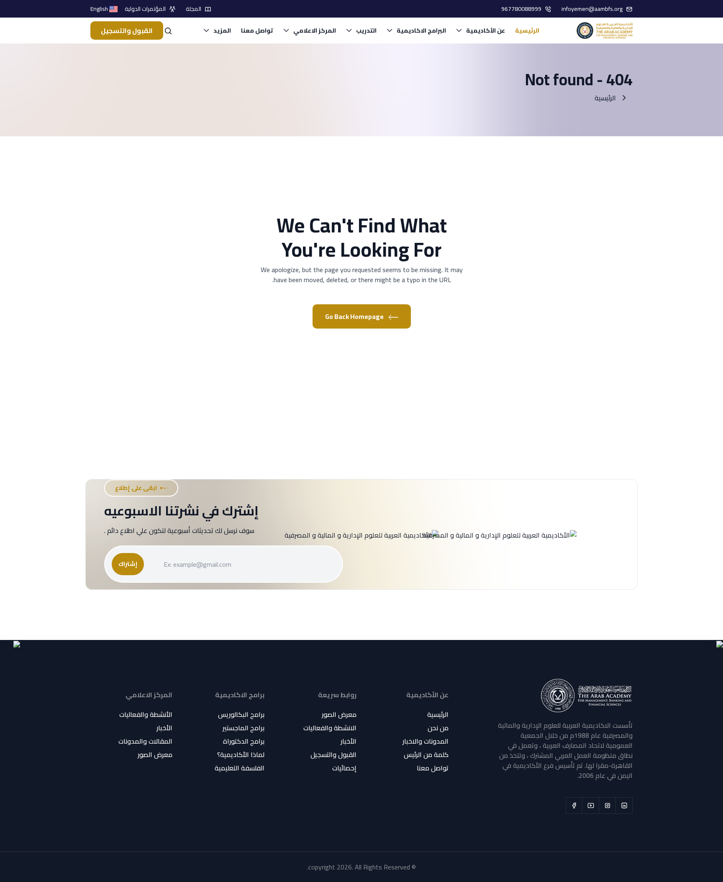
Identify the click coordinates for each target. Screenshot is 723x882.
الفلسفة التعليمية (239, 768)
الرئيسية (527, 30)
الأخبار (348, 741)
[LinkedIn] (624, 805)
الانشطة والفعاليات (329, 728)
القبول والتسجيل (127, 30)
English (99, 9)
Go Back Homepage (355, 316)
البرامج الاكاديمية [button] (421, 30)
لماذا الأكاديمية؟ (240, 754)
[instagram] (607, 805)
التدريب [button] (366, 30)
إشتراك (127, 563)
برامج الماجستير (243, 728)
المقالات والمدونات (145, 741)
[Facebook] (574, 805)
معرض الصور (339, 714)
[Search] (168, 30)
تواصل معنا (257, 30)
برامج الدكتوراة (243, 741)
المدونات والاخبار (426, 741)
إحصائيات (344, 768)
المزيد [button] (222, 30)
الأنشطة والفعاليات (145, 714)
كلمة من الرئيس (426, 754)
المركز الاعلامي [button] (314, 30)
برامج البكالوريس (241, 714)
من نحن (438, 728)
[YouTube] (590, 805)
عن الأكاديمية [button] (485, 30)
